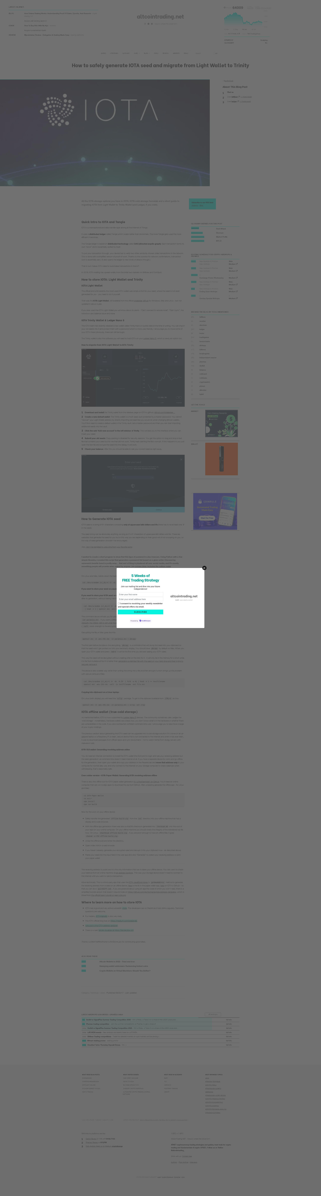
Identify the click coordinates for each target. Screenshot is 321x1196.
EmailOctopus (145, 621)
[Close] (204, 568)
